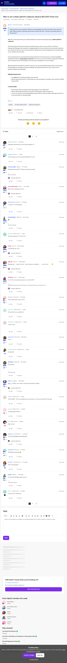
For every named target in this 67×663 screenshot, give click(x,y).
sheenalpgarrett (12, 349)
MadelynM (11, 449)
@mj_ (9, 383)
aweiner (10, 409)
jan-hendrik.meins (12, 606)
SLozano (10, 297)
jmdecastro (11, 322)
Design (11, 104)
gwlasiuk (10, 434)
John (9, 381)
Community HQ (14, 8)
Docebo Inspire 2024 (21, 104)
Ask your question (33, 589)
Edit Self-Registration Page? (10, 641)
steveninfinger (12, 217)
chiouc (10, 491)
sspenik (10, 154)
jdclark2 (10, 462)
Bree (9, 421)
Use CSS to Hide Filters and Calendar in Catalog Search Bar (18, 636)
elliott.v (10, 25)
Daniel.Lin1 (11, 309)
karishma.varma (11, 617)
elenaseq (10, 233)
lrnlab (9, 246)
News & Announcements (27, 8)
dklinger (10, 261)
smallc (10, 474)
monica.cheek (12, 167)
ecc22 (9, 142)
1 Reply (4, 643)
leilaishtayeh (11, 202)
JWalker (10, 396)
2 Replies (4, 633)
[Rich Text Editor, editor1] (33, 526)
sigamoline (11, 337)
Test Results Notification (9, 631)
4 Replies (4, 638)
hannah (9, 622)
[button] (2, 3)
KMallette (10, 277)
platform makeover (34, 104)
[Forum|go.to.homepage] (9, 3)
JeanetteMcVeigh (13, 186)
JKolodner (11, 362)
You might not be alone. (11, 582)
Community (4, 8)
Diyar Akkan (10, 601)
